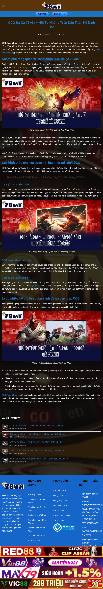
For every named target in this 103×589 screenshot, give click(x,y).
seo (63, 34)
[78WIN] (51, 5)
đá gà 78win (34, 285)
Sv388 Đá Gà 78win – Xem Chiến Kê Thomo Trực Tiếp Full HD (37, 450)
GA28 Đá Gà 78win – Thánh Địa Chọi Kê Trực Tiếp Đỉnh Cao (36, 426)
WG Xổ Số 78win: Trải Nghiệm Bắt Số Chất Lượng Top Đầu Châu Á (38, 459)
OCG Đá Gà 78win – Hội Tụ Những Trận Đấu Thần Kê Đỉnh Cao (37, 434)
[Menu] (3, 6)
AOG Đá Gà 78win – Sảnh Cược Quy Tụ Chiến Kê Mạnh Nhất (51, 177)
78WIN (5, 495)
